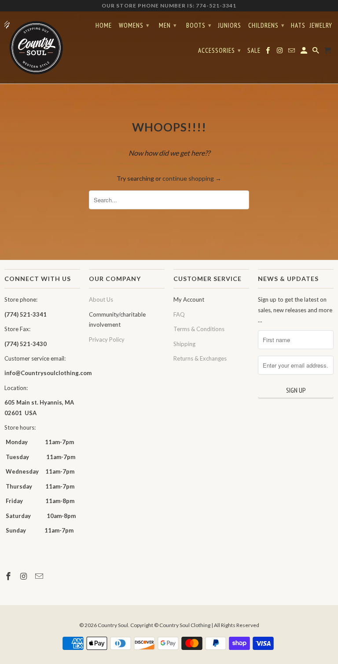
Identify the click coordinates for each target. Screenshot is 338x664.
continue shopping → (191, 178)
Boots (199, 25)
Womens (134, 25)
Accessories (219, 50)
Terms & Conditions (198, 328)
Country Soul (113, 625)
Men (168, 25)
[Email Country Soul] (40, 576)
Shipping (184, 343)
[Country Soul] (42, 47)
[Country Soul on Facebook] (9, 576)
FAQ (179, 314)
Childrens (266, 25)
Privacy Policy (107, 339)
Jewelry (320, 25)
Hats (298, 25)
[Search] (316, 52)
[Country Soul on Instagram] (24, 576)
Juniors (229, 25)
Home (104, 25)
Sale (254, 51)
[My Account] (305, 52)
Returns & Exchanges (200, 358)
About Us (101, 299)
